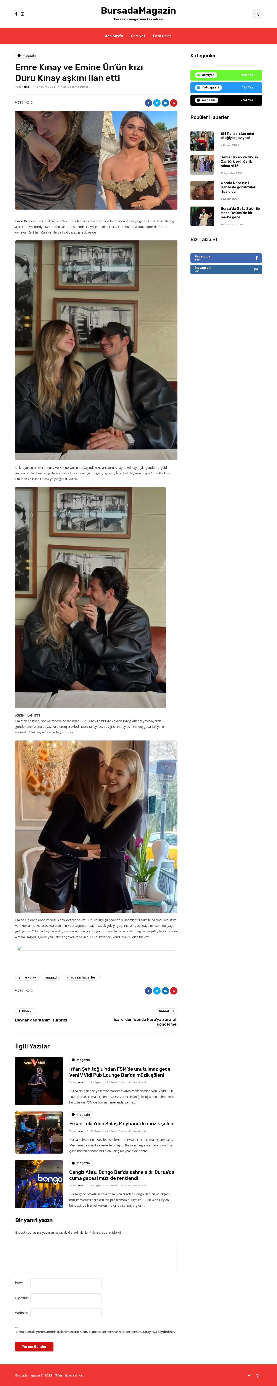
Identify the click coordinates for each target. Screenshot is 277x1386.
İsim (19, 1283)
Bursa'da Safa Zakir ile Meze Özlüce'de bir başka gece (240, 213)
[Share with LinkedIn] (165, 103)
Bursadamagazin (28, 1375)
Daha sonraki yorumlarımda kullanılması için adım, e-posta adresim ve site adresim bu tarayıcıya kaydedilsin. (95, 1331)
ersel (26, 86)
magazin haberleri (81, 977)
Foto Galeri (162, 36)
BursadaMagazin (138, 10)
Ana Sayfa (114, 36)
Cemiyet (138, 36)
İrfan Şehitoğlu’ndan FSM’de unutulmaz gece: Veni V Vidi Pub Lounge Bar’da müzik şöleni (120, 1072)
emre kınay (27, 977)
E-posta (22, 1298)
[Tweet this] (157, 103)
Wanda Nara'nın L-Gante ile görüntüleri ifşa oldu (238, 187)
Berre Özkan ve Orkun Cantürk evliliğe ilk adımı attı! (239, 161)
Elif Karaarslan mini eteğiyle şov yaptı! (237, 135)
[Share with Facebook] (148, 103)
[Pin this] (173, 103)
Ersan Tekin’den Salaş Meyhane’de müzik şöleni (121, 1124)
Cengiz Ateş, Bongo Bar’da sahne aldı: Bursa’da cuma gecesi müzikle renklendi (121, 1175)
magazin (52, 977)
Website (21, 1312)
